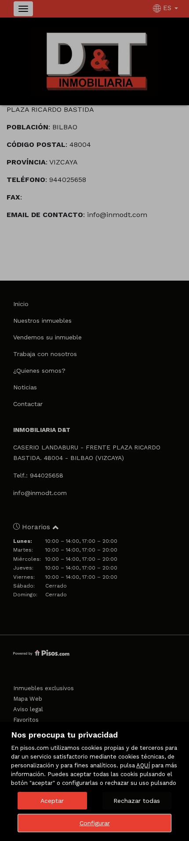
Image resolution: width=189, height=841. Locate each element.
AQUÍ (143, 765)
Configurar (95, 823)
